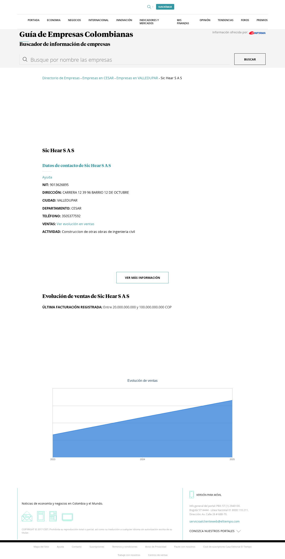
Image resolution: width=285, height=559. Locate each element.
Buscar (250, 59)
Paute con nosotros (184, 546)
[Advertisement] (142, 114)
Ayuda (47, 177)
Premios (262, 20)
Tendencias (225, 20)
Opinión (205, 20)
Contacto (77, 546)
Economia (54, 20)
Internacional (98, 20)
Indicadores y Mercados (149, 21)
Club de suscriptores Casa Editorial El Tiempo (227, 546)
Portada (33, 20)
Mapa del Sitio (41, 546)
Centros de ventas (158, 554)
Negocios (74, 20)
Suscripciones (97, 546)
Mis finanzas (183, 21)
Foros (245, 20)
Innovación (124, 20)
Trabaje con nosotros (129, 554)
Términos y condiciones (124, 546)
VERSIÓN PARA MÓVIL (208, 494)
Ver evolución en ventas (75, 224)
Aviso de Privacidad (155, 546)
